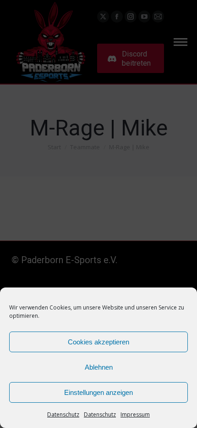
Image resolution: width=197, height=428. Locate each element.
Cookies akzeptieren (98, 342)
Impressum (135, 414)
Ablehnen (99, 367)
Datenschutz (63, 414)
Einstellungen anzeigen (98, 392)
